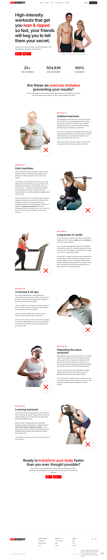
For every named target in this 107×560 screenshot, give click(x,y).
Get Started (41, 540)
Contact (74, 545)
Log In (39, 545)
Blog (56, 543)
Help (73, 540)
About (56, 545)
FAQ (73, 543)
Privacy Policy (75, 554)
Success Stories (42, 543)
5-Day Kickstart (59, 540)
